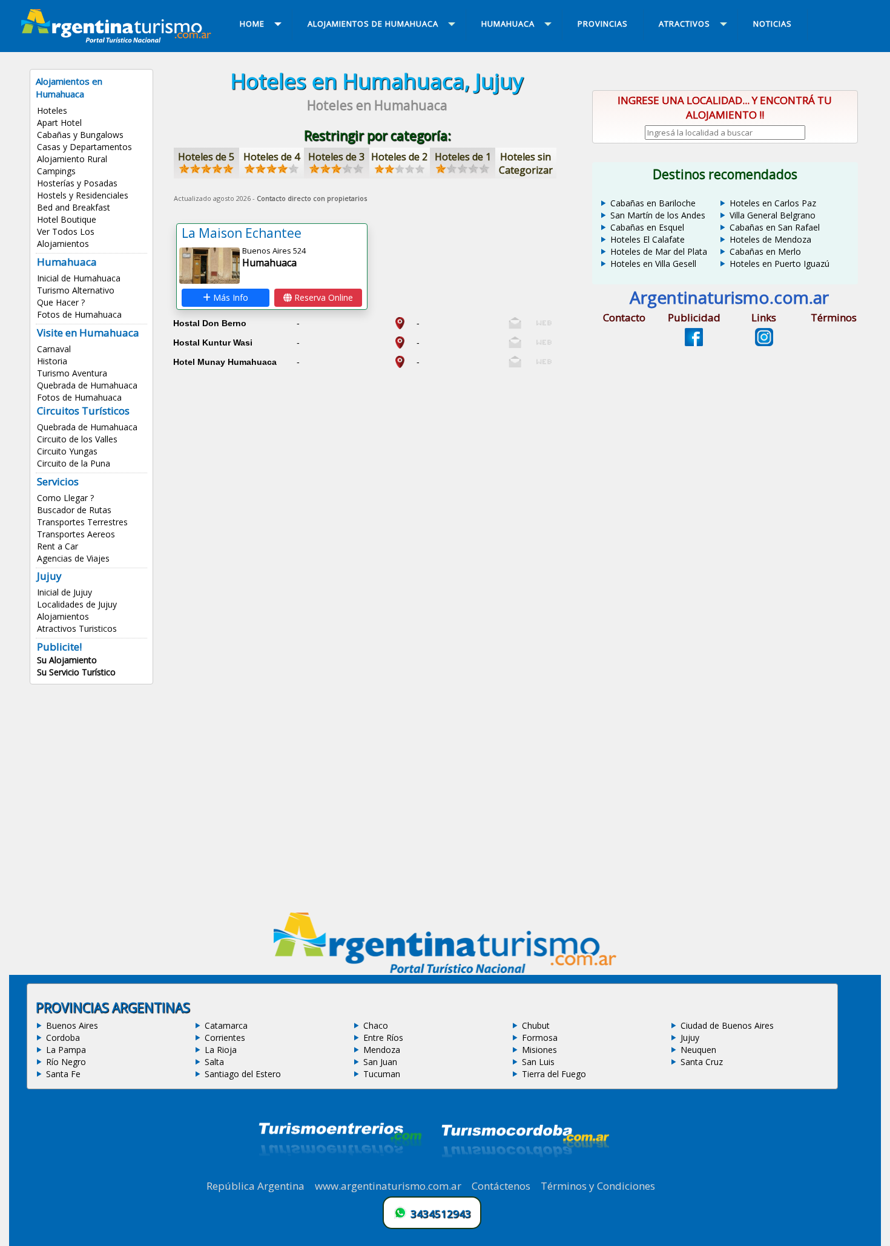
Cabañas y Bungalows (80, 134)
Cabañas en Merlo (765, 251)
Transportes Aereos (76, 534)
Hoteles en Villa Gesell (653, 263)
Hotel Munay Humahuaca (225, 362)
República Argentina (255, 1186)
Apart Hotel (59, 122)
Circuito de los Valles (77, 439)
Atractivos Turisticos (77, 628)
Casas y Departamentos (84, 146)
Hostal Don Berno (209, 323)
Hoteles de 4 (271, 156)
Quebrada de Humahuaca (87, 385)
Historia (52, 361)
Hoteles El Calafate (647, 239)
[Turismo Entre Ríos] (340, 1172)
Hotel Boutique (66, 219)
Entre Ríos (383, 1037)
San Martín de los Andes (657, 215)
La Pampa (66, 1049)
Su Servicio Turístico (76, 672)
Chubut (536, 1025)
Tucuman (381, 1074)
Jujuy (690, 1037)
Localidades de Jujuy (77, 604)
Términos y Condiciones (598, 1186)
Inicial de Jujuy (64, 592)
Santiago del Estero (243, 1074)
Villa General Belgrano (773, 215)
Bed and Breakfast (73, 207)
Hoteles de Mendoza (770, 239)
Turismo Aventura (72, 373)
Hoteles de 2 (399, 156)
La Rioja (221, 1049)
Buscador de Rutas (74, 510)
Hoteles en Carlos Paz (773, 203)
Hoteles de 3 (336, 156)
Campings (56, 171)
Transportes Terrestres (82, 522)
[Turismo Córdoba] (524, 1172)
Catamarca (226, 1025)
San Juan (380, 1061)
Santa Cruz (702, 1061)
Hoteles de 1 (463, 156)
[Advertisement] (377, 458)
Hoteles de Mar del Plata (658, 251)
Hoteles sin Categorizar (526, 163)
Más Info (229, 297)
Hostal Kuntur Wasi (212, 342)
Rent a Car (57, 546)
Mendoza (381, 1049)
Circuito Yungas (67, 451)
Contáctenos (501, 1186)
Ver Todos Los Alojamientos (65, 237)
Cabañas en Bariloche (653, 203)
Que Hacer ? (61, 302)
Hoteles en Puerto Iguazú (779, 263)
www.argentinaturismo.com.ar (388, 1186)
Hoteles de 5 (206, 156)
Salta (214, 1061)
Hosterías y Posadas (77, 183)
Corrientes (225, 1037)
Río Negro (66, 1061)
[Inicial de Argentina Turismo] (118, 39)
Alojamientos (63, 616)
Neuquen (698, 1049)
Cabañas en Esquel (647, 227)
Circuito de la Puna (73, 463)
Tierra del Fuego (554, 1074)
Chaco (375, 1025)
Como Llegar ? (65, 497)
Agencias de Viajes (73, 558)
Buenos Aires (72, 1025)
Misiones (539, 1049)
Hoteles (52, 110)
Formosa (540, 1037)
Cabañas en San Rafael (775, 227)
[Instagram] (764, 342)
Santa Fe (63, 1074)
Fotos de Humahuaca (79, 314)
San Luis (538, 1061)
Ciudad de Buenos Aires (727, 1025)
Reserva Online (322, 297)
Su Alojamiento (67, 660)
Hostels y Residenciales (82, 195)
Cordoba (63, 1037)
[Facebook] (694, 342)
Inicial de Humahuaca (78, 278)
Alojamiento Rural (72, 159)
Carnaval (54, 349)
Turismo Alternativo (75, 290)
